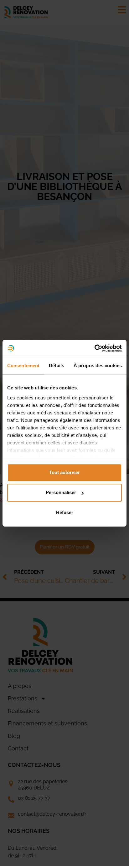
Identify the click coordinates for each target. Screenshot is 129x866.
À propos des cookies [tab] (98, 365)
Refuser (64, 512)
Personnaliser (61, 492)
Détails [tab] (56, 365)
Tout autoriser (64, 472)
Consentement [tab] (23, 365)
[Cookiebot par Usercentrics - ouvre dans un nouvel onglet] (94, 348)
